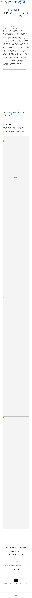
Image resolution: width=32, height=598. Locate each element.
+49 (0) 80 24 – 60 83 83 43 (16, 554)
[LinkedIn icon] (16, 587)
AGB (21, 584)
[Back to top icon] (16, 580)
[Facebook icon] (13, 587)
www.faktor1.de (18, 583)
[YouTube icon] (15, 587)
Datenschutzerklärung (14, 584)
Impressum (25, 583)
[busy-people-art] (13, 2)
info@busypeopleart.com (16, 552)
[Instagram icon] (18, 587)
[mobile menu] (30, 2)
